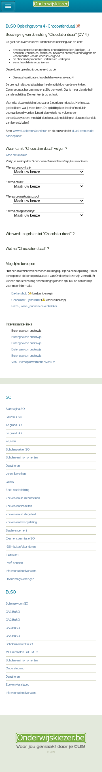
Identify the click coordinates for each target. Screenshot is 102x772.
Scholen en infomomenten (22, 457)
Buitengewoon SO (17, 603)
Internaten (12, 554)
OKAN (10, 481)
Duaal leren (13, 465)
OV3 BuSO (13, 628)
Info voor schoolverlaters (21, 570)
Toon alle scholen (16, 155)
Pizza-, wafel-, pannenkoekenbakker (34, 306)
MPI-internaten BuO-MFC (22, 652)
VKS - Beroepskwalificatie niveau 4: (33, 362)
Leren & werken (16, 473)
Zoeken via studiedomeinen (23, 498)
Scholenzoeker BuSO (19, 644)
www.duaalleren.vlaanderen (30, 130)
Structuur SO (14, 417)
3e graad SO (14, 433)
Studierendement (16, 530)
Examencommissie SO (20, 538)
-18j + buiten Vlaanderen (20, 546)
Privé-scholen (14, 563)
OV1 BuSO (13, 611)
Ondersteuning (15, 668)
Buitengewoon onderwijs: (26, 337)
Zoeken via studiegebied (21, 514)
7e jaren (11, 441)
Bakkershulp (19, 293)
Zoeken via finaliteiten (19, 506)
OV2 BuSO (13, 619)
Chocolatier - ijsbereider (26, 300)
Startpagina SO (15, 408)
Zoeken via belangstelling (21, 522)
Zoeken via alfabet (17, 684)
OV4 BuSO (13, 636)
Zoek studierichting (17, 489)
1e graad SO (14, 425)
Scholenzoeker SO (17, 449)
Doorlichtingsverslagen (20, 579)
